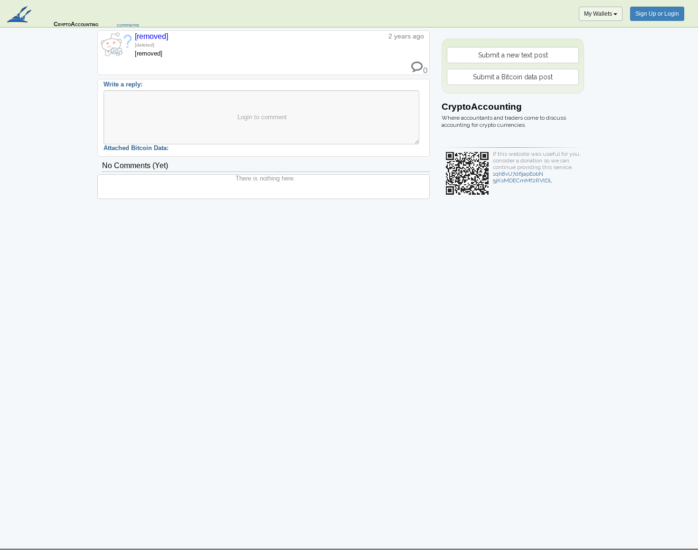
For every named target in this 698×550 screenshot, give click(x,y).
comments (128, 25)
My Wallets (598, 13)
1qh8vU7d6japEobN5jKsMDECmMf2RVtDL (522, 177)
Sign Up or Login (657, 13)
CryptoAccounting (76, 24)
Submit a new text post (513, 55)
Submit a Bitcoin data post (513, 77)
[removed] (151, 36)
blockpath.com (20, 15)
